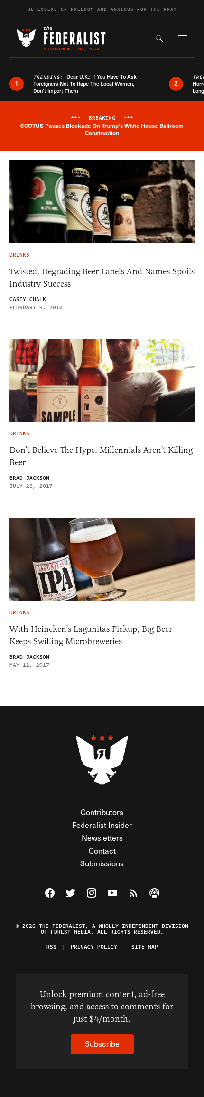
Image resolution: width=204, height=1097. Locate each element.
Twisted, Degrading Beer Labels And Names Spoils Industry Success (102, 277)
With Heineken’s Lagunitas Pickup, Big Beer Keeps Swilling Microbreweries (90, 635)
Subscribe (102, 1044)
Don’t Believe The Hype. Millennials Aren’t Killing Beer (101, 456)
